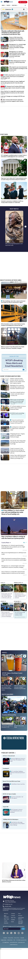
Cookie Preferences (14, 944)
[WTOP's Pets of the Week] (20, 724)
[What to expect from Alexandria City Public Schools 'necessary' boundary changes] (14, 344)
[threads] (22, 933)
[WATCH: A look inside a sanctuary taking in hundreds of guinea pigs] (20, 684)
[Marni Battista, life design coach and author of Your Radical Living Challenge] (14, 825)
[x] (11, 933)
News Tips (13, 917)
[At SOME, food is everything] (5, 417)
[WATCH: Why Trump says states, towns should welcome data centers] (7, 684)
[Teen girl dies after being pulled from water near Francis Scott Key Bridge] (5, 446)
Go (23, 928)
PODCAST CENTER (7, 753)
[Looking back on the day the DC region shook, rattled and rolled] (5, 431)
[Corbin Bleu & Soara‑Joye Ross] (14, 787)
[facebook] (4, 933)
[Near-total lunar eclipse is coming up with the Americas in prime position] (14, 534)
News (3, 5)
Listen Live (8, 9)
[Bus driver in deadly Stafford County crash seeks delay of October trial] (5, 397)
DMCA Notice (10, 940)
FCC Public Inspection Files (21, 940)
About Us (6, 913)
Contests (13, 913)
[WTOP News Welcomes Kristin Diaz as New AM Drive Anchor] (14, 870)
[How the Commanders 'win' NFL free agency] (14, 800)
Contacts (13, 915)
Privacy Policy (10, 937)
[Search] (25, 5)
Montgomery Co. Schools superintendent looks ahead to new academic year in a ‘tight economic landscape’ (13, 547)
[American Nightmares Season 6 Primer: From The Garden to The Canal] (14, 762)
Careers (5, 921)
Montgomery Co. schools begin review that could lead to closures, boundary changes (12, 566)
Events (12, 921)
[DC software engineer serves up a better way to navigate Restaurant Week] (5, 411)
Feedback (5, 937)
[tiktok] (15, 933)
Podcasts (20, 915)
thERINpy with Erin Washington (10, 819)
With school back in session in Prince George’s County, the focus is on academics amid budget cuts (13, 560)
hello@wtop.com (8, 904)
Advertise (6, 923)
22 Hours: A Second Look (9, 755)
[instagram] (8, 933)
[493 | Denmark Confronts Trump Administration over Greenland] (14, 813)
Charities (13, 919)
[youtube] (19, 933)
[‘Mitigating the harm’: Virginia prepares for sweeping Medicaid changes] (5, 438)
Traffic (8, 5)
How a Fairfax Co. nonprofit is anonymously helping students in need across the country (13, 572)
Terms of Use (16, 937)
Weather (14, 5)
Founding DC (6, 768)
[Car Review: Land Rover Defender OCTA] (7, 724)
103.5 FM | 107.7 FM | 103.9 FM (20, 922)
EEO (14, 940)
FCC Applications (6, 942)
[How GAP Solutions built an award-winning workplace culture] (20, 607)
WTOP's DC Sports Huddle (9, 794)
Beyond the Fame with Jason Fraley (11, 781)
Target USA (5, 806)
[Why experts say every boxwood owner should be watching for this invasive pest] (4, 69)
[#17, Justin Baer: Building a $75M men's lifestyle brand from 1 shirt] (14, 774)
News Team (6, 919)
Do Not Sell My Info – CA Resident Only (17, 942)
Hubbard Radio (3, 940)
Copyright (22, 937)
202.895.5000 (8, 906)
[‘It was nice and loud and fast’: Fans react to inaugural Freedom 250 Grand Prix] (5, 424)
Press (19, 913)
